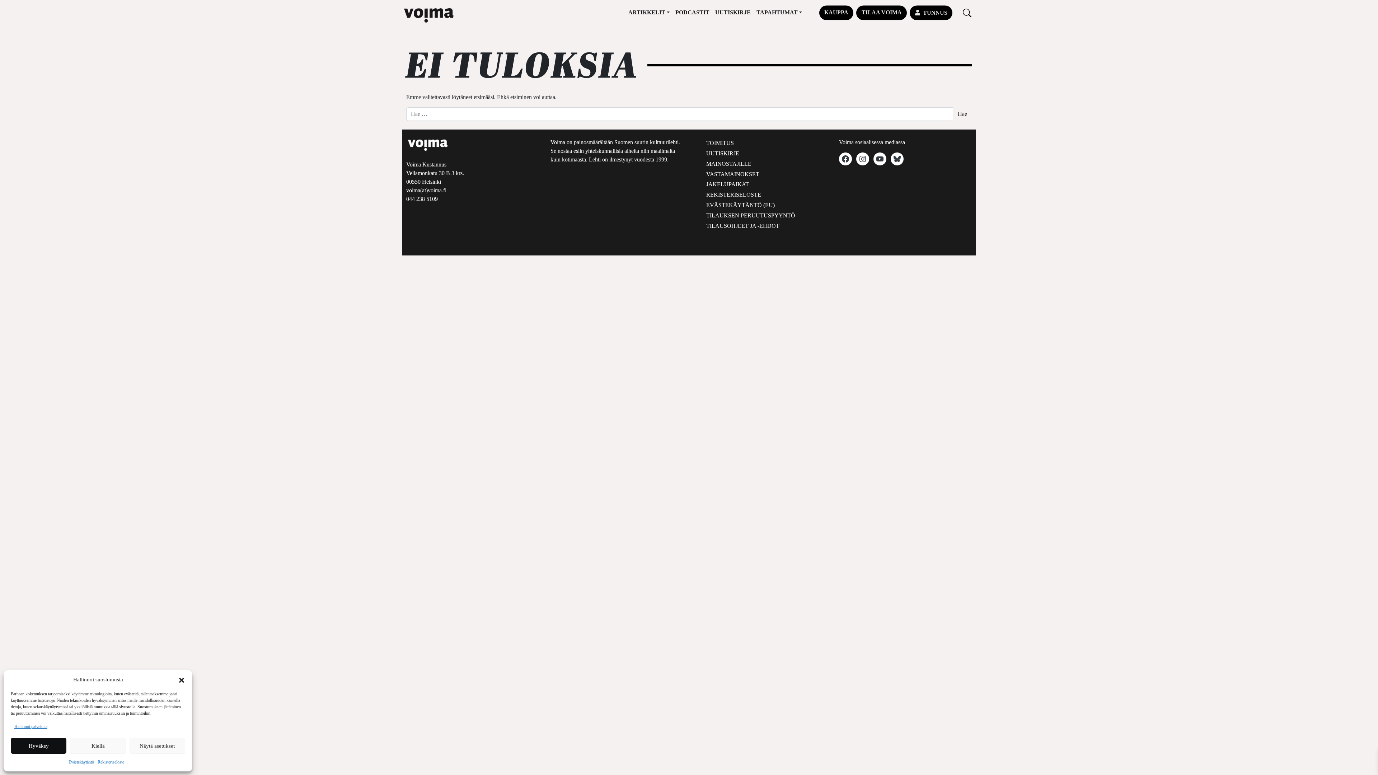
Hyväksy (39, 746)
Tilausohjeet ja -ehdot (742, 226)
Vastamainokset (732, 174)
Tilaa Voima (882, 12)
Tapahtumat (777, 12)
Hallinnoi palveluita (30, 726)
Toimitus (720, 143)
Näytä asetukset (157, 746)
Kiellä (98, 746)
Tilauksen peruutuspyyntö (750, 215)
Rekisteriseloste (111, 762)
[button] (181, 679)
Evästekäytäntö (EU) (740, 205)
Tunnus (935, 13)
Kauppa (836, 12)
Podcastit (692, 12)
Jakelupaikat (727, 184)
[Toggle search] (967, 13)
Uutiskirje (733, 12)
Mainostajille (728, 164)
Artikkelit (646, 12)
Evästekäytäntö (81, 762)
